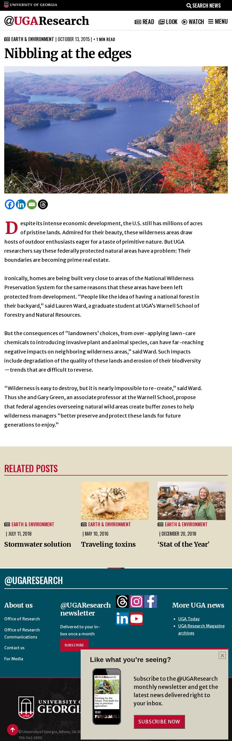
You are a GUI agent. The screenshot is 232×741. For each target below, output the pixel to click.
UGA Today (189, 618)
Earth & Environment (32, 39)
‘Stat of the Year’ (183, 544)
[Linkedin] (21, 204)
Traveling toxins (108, 544)
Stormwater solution (37, 544)
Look (171, 21)
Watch (196, 21)
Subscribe (75, 645)
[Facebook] (10, 204)
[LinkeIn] (122, 622)
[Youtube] (136, 622)
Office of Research (22, 618)
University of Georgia (56, 708)
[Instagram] (136, 604)
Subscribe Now (159, 722)
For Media (13, 658)
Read (148, 21)
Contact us (14, 647)
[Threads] (43, 204)
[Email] (32, 204)
